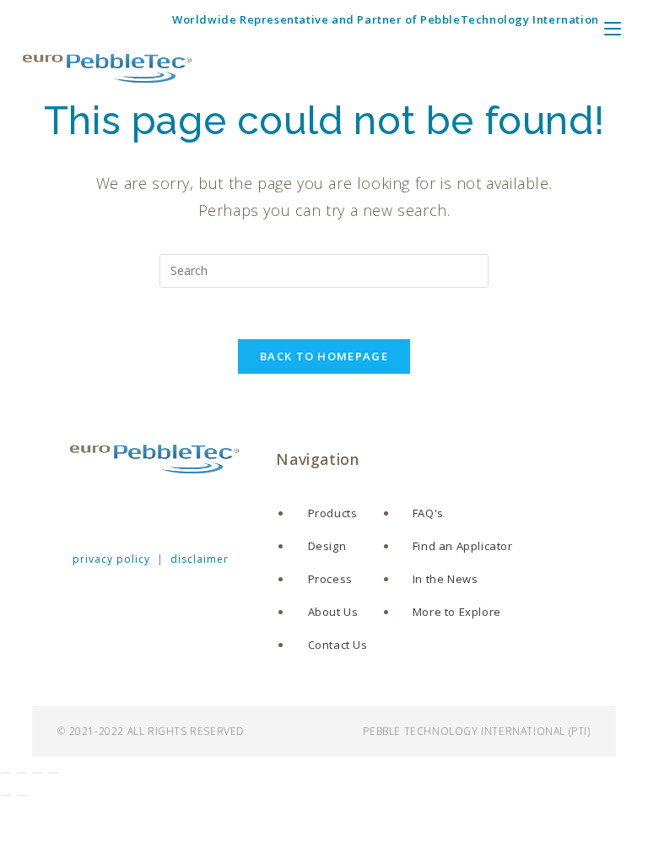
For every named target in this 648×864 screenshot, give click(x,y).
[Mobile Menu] (633, 25)
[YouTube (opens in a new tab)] (115, 20)
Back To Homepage (324, 356)
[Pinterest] (195, 511)
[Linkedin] (115, 511)
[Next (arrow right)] (22, 795)
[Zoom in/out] (6, 773)
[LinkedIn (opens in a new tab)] (91, 20)
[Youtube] (236, 511)
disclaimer (199, 559)
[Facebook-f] (75, 511)
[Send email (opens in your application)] (137, 20)
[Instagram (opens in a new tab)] (68, 20)
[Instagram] (156, 511)
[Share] (37, 773)
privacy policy (111, 559)
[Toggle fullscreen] (22, 773)
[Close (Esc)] (53, 773)
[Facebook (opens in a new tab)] (47, 20)
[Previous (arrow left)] (6, 795)
